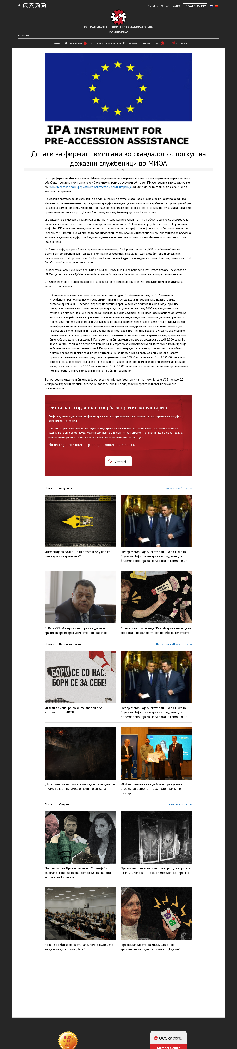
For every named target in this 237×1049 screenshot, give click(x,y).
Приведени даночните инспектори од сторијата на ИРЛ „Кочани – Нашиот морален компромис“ (156, 870)
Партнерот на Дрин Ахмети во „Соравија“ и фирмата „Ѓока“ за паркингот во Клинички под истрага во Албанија (78, 872)
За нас (177, 5)
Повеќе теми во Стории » (179, 804)
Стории (55, 43)
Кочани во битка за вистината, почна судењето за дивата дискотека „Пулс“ (79, 947)
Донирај (181, 43)
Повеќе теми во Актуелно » (178, 487)
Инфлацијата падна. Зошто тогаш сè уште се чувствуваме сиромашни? (77, 554)
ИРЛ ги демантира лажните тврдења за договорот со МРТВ (73, 710)
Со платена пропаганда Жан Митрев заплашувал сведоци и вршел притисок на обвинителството (156, 630)
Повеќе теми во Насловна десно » (174, 644)
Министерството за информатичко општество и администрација (90, 187)
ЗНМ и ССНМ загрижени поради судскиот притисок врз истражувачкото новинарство (76, 630)
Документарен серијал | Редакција (114, 43)
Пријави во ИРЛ (195, 5)
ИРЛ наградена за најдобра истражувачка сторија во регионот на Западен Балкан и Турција (151, 788)
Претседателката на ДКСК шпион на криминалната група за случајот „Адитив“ (150, 947)
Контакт (166, 5)
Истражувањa (74, 43)
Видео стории (150, 43)
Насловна (152, 5)
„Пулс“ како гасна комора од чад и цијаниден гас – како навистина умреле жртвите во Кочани (80, 786)
